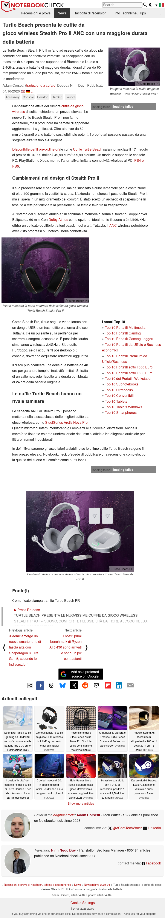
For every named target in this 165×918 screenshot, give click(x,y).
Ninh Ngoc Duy (63, 850)
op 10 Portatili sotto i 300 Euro (130, 367)
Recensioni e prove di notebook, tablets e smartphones (37, 885)
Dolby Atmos (58, 219)
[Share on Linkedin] (119, 685)
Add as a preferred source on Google (85, 674)
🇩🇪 (28, 91)
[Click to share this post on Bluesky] (62, 685)
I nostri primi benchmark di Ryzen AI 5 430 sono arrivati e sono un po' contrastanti (65, 647)
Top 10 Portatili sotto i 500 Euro (129, 372)
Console (28, 97)
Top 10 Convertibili (119, 395)
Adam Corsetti (88, 814)
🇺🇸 (23, 91)
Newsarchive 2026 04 (97, 885)
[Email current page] (130, 685)
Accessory (12, 97)
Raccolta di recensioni (90, 13)
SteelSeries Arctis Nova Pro (66, 422)
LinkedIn (154, 827)
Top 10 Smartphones (121, 412)
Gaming (57, 97)
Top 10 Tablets (116, 401)
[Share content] (30, 685)
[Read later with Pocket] (96, 685)
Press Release (27, 609)
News (62, 13)
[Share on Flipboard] (108, 685)
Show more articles (81, 803)
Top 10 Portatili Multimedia (125, 327)
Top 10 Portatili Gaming (123, 333)
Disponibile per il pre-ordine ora (36, 149)
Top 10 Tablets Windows (123, 406)
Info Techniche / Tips (130, 13)
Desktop (42, 97)
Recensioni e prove (35, 13)
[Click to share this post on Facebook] (40, 685)
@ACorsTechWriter (127, 827)
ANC (113, 225)
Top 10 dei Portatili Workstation (128, 378)
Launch (71, 97)
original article (64, 814)
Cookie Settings (82, 902)
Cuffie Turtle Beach (87, 149)
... (160, 13)
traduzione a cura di (41, 85)
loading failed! (101, 107)
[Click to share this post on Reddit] (85, 685)
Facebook (153, 863)
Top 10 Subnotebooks (121, 384)
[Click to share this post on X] (74, 685)
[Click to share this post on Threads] (51, 685)
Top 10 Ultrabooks (119, 389)
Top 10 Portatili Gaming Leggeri (129, 338)
